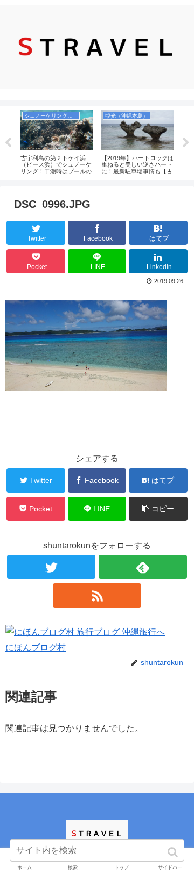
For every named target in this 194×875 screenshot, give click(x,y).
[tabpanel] (56, 141)
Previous (8, 143)
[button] (173, 852)
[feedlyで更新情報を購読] (142, 567)
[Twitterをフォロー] (51, 567)
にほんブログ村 (35, 647)
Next (186, 143)
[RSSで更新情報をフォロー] (97, 595)
